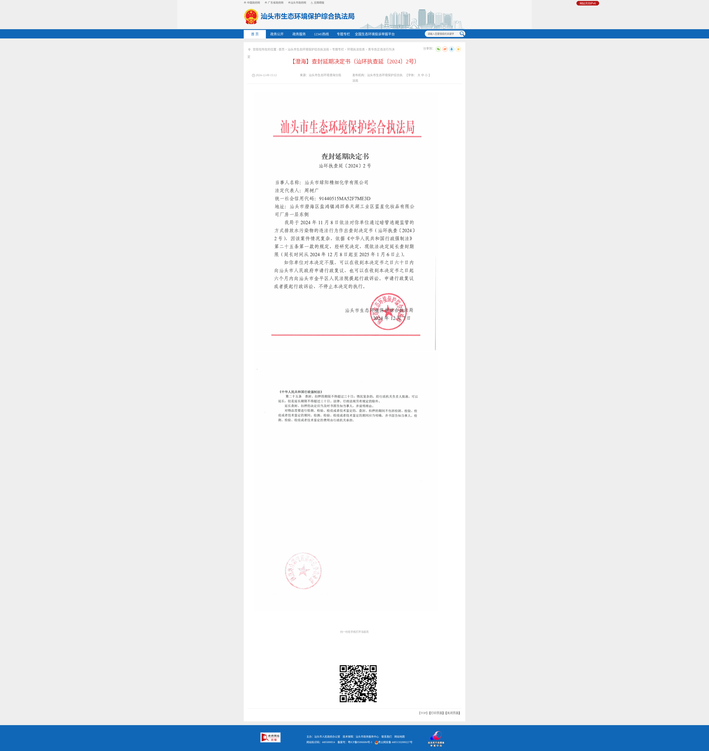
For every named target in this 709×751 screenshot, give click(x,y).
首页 (282, 49)
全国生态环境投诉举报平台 (375, 34)
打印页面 (436, 713)
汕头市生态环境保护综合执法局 (308, 49)
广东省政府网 (275, 2)
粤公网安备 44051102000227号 (395, 742)
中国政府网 (253, 2)
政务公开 (277, 34)
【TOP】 (423, 713)
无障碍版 (318, 2)
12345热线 (321, 34)
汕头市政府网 (298, 2)
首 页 (255, 34)
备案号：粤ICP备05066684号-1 (355, 742)
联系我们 (386, 736)
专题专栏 (343, 34)
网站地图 (399, 736)
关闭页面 (453, 713)
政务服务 (299, 34)
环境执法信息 (356, 49)
